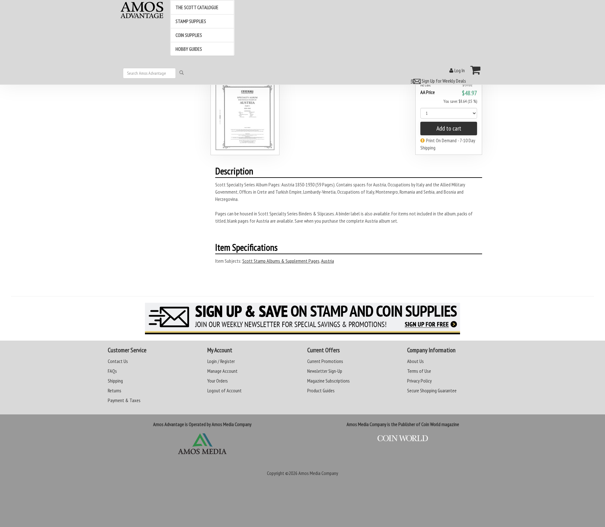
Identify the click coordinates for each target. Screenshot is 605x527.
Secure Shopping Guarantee (432, 390)
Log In (459, 70)
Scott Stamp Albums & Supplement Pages (281, 261)
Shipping (115, 381)
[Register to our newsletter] (302, 318)
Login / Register (221, 361)
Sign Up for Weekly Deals (443, 81)
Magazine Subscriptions (328, 381)
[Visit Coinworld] (402, 438)
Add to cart (448, 128)
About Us (415, 361)
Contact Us (118, 361)
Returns (114, 390)
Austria (327, 261)
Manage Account (222, 371)
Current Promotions (325, 361)
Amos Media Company (318, 473)
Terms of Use (419, 371)
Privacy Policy (419, 381)
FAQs (112, 371)
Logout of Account (224, 390)
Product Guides (321, 390)
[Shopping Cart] (476, 70)
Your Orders (217, 381)
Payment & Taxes (124, 400)
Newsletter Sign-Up (324, 371)
